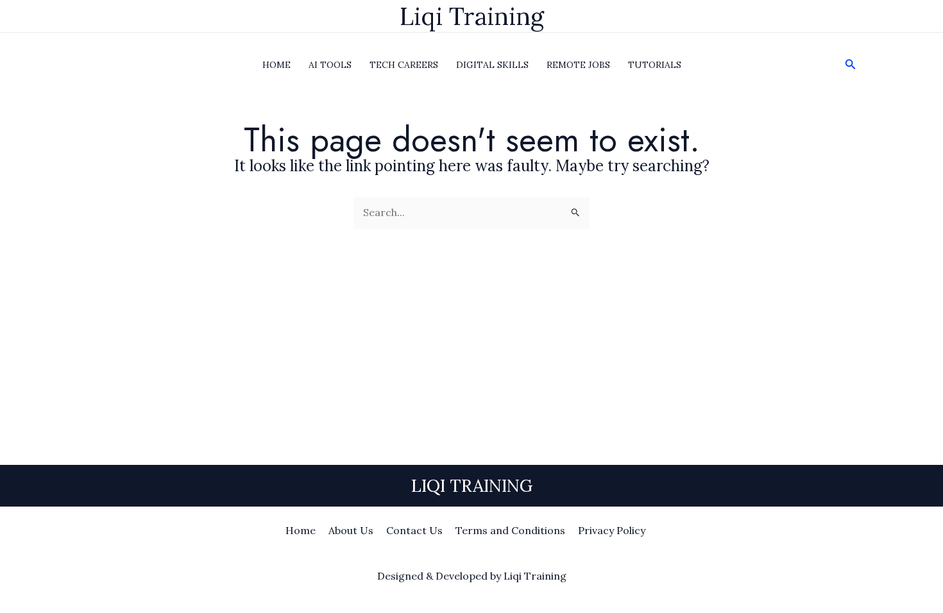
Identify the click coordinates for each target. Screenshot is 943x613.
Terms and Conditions (510, 530)
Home (300, 530)
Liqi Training (472, 16)
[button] (850, 64)
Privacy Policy (611, 530)
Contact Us (414, 530)
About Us (350, 530)
